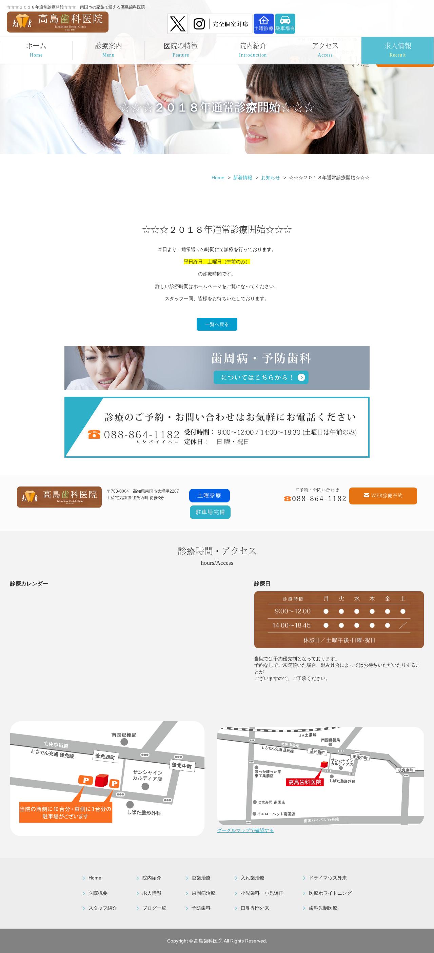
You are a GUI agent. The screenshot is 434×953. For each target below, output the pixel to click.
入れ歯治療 (252, 878)
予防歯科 (201, 908)
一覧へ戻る (217, 324)
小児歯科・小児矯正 (262, 893)
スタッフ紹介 (102, 908)
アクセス (325, 49)
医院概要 (97, 893)
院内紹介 (253, 49)
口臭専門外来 (255, 908)
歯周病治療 (203, 893)
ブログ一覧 (154, 908)
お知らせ (270, 177)
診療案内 (108, 49)
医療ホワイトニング (330, 893)
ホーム (36, 49)
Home (218, 177)
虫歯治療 (201, 878)
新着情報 (242, 177)
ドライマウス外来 (328, 878)
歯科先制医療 (323, 908)
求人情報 (397, 49)
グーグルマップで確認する (245, 830)
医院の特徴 (181, 49)
